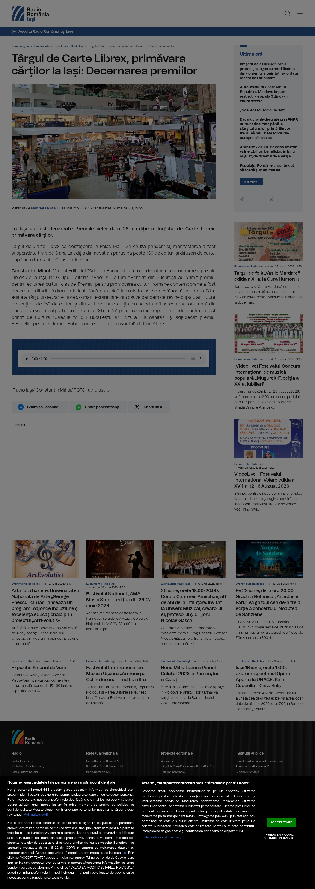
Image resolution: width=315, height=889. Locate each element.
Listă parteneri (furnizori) (161, 837)
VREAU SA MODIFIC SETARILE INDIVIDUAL (279, 836)
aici (124, 852)
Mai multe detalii (36, 814)
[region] (157, 832)
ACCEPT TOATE (281, 822)
